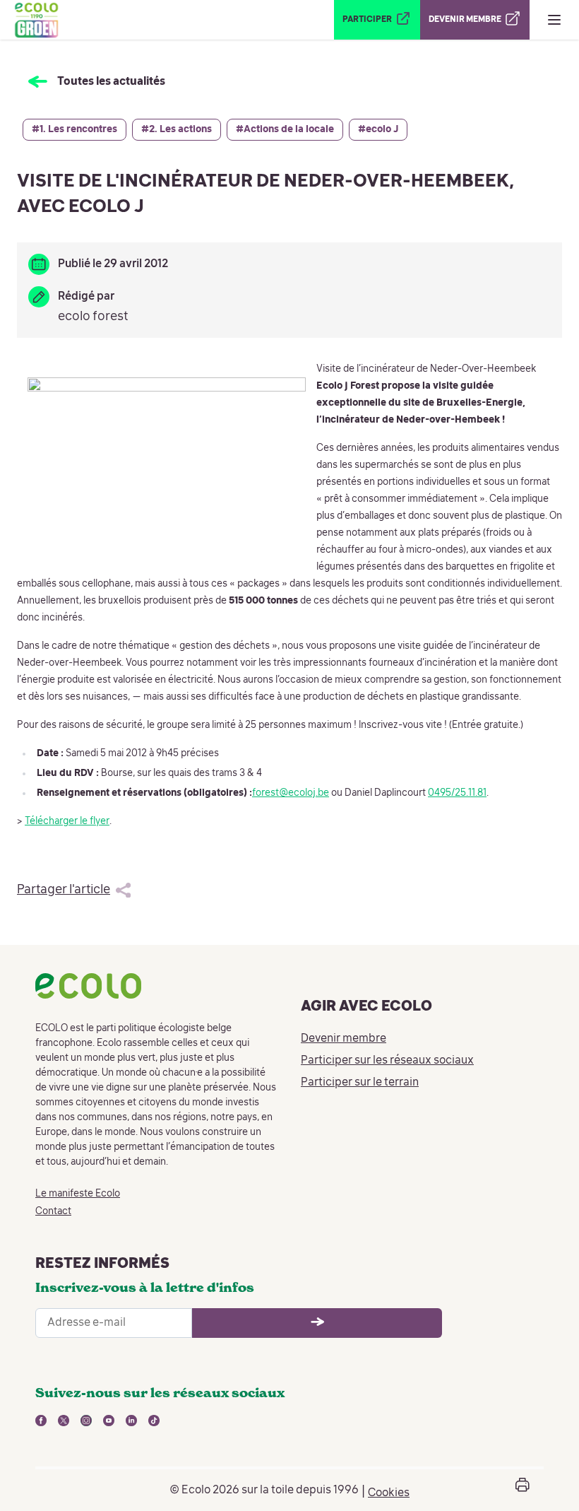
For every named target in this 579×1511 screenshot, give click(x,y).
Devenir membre (343, 1039)
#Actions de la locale (285, 129)
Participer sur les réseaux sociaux (387, 1060)
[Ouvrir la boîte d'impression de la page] (522, 1490)
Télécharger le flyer (67, 821)
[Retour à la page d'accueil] (36, 20)
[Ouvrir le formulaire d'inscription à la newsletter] (317, 1323)
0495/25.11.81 (457, 793)
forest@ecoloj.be (290, 793)
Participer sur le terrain (360, 1082)
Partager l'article (63, 889)
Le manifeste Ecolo (77, 1194)
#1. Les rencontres (74, 129)
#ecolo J (378, 129)
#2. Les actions (176, 129)
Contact (53, 1211)
